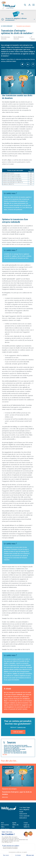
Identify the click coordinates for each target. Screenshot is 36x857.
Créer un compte (18, 732)
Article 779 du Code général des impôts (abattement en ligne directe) (14, 750)
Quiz (13, 827)
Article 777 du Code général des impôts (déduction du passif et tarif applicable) (18, 747)
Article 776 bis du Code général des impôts (16, 745)
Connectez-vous (21, 727)
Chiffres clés (15, 824)
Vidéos (2, 827)
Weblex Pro (27, 827)
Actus (2, 822)
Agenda (14, 822)
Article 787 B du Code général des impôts (15, 752)
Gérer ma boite (5, 824)
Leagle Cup (26, 824)
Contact (26, 822)
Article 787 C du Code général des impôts (15, 753)
